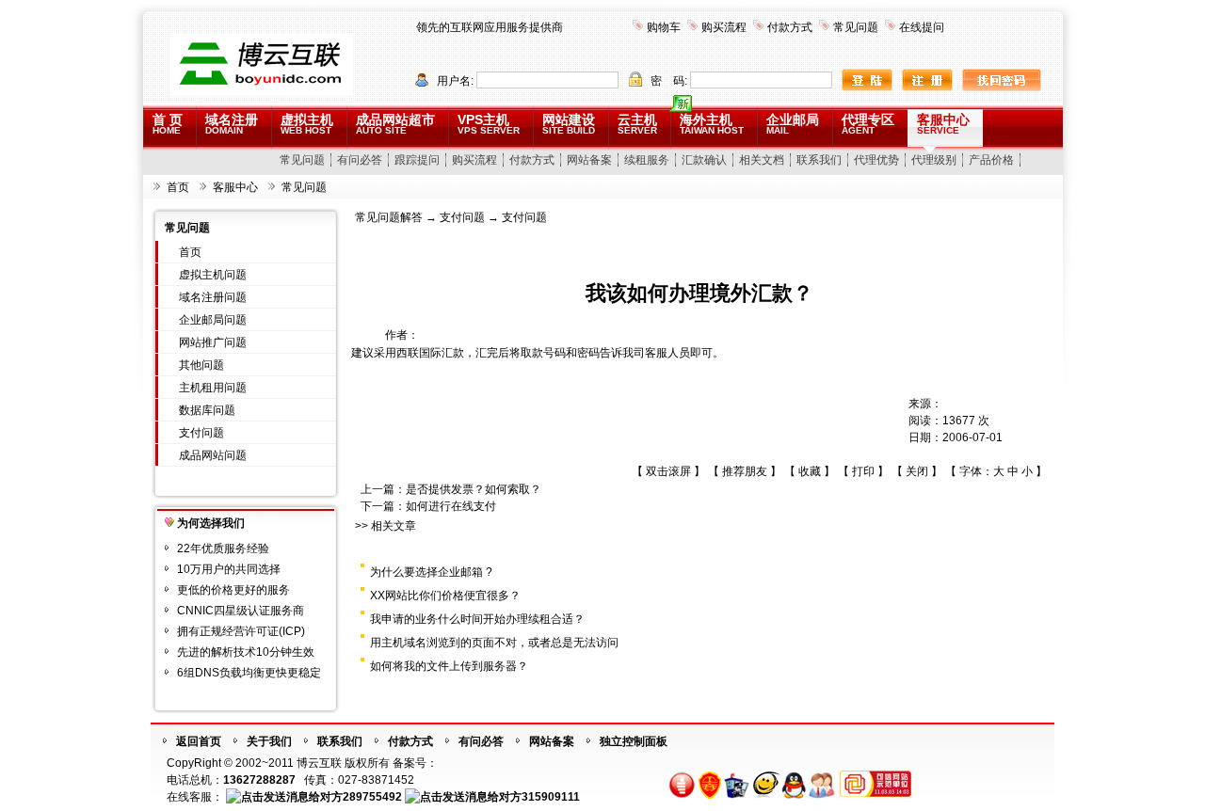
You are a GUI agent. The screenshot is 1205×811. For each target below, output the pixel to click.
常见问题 (855, 27)
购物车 (664, 27)
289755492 (372, 796)
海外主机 (712, 123)
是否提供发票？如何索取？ (473, 489)
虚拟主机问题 (213, 274)
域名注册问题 (213, 297)
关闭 (917, 471)
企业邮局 (792, 123)
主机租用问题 (213, 387)
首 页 (168, 123)
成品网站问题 (213, 455)
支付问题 (201, 432)
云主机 (637, 123)
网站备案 (589, 160)
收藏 (809, 471)
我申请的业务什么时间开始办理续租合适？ (477, 619)
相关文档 (761, 160)
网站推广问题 (213, 342)
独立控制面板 (633, 741)
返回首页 (198, 741)
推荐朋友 (744, 471)
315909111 (551, 796)
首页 (178, 187)
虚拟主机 (307, 123)
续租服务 (646, 160)
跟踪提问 (417, 160)
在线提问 (921, 27)
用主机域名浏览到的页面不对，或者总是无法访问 (494, 642)
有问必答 (359, 160)
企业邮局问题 (213, 319)
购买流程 (724, 27)
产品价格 (991, 160)
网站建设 (568, 123)
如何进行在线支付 (451, 506)
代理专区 (868, 123)
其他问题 (201, 365)
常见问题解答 (389, 217)
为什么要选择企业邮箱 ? (431, 572)
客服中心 (943, 123)
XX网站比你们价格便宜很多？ (445, 595)
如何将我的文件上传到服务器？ (449, 666)
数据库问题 (207, 410)
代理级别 (933, 160)
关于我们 (269, 741)
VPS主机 (489, 123)
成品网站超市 (395, 123)
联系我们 (819, 160)
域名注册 (231, 123)
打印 (863, 471)
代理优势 (876, 160)
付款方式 (789, 27)
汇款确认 (704, 160)
